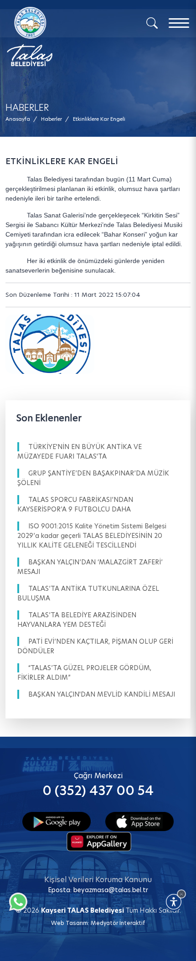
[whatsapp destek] (16, 899)
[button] (99, 119)
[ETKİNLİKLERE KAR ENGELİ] (50, 344)
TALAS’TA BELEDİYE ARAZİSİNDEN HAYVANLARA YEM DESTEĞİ (76, 619)
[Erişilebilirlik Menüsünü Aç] (174, 902)
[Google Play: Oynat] (56, 821)
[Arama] (152, 22)
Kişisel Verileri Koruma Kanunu (98, 879)
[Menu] (179, 23)
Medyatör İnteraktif (118, 923)
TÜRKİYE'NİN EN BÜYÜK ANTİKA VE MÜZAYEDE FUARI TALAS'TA (79, 451)
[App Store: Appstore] (139, 821)
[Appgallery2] (99, 840)
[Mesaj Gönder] (55, 36)
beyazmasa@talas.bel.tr (110, 889)
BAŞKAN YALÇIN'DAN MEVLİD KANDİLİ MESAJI (101, 694)
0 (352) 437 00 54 (98, 791)
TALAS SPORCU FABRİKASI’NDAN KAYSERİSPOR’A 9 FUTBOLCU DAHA (75, 504)
